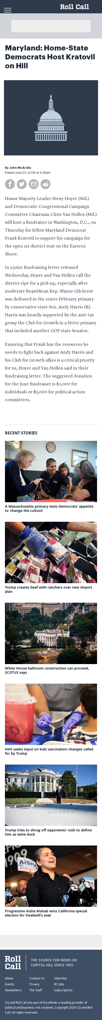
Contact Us (37, 978)
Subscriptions (63, 990)
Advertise (60, 978)
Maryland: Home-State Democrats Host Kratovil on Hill (50, 57)
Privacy (34, 984)
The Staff (35, 990)
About (9, 978)
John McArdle (20, 167)
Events (9, 984)
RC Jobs (59, 984)
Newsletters (13, 990)
